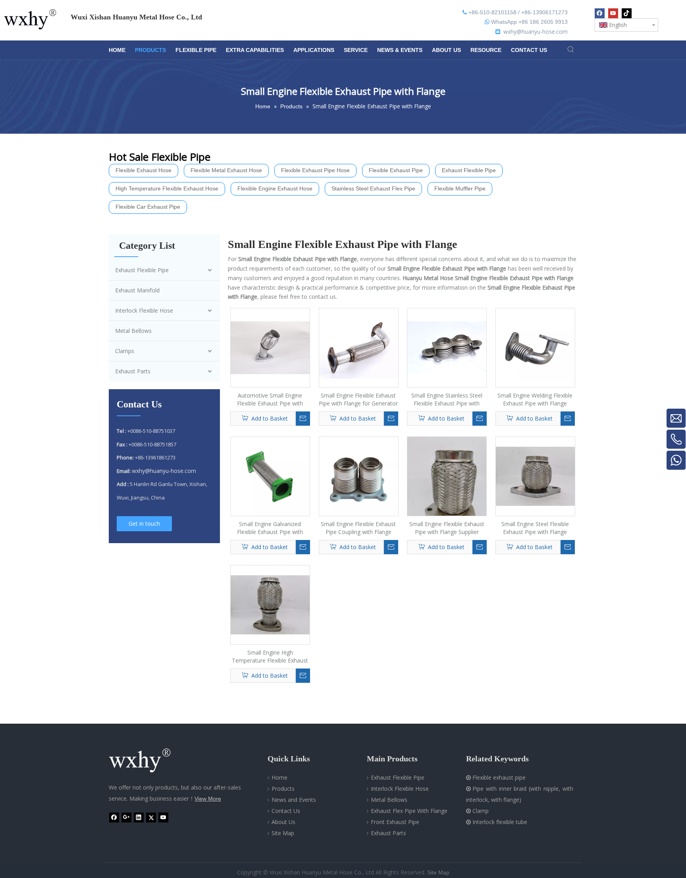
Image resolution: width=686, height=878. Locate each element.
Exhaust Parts (132, 371)
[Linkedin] (139, 817)
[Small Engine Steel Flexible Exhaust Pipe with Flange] (535, 475)
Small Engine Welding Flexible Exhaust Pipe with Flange (534, 399)
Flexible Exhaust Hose (144, 170)
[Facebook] (600, 13)
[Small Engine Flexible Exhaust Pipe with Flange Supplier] (446, 489)
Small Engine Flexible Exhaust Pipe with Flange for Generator (358, 399)
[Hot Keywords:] (570, 49)
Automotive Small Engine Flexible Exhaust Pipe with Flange (270, 399)
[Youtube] (613, 13)
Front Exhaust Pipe (395, 822)
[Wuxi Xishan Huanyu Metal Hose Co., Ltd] (148, 760)
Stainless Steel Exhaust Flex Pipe (373, 188)
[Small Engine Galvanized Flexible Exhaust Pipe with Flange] (270, 475)
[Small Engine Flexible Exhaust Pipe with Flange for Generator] (358, 347)
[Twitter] (151, 817)
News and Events (294, 799)
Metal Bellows (133, 330)
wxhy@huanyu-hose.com (535, 31)
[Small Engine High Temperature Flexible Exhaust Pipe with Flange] (270, 604)
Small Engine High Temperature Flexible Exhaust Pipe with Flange (270, 657)
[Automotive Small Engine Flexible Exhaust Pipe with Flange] (270, 347)
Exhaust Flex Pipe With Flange (409, 811)
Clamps (124, 351)
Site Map (283, 833)
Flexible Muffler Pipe (460, 188)
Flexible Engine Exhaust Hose (274, 188)
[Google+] (126, 817)
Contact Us (286, 811)
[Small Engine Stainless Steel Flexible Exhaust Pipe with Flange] (446, 347)
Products (283, 788)
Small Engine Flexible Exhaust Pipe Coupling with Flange (358, 528)
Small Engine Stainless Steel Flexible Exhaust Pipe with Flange (446, 399)
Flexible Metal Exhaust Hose (226, 170)
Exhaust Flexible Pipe (469, 170)
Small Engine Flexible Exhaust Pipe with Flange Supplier (446, 528)
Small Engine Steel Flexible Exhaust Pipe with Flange (535, 528)
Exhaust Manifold (137, 290)
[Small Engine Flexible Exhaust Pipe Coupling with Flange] (358, 475)
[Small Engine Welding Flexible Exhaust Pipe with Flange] (535, 347)
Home (279, 777)
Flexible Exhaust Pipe (396, 170)
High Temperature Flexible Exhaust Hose (167, 188)
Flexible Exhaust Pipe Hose (315, 170)
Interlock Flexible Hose (144, 310)
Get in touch (144, 523)
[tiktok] (627, 13)
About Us (283, 822)
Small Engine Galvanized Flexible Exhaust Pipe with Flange (270, 528)
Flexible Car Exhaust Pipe (148, 207)
